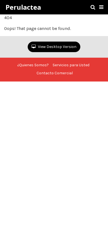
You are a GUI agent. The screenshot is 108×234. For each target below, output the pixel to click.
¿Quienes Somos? (33, 65)
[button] (101, 7)
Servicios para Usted (71, 65)
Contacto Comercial (55, 73)
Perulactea (23, 7)
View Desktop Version (56, 46)
